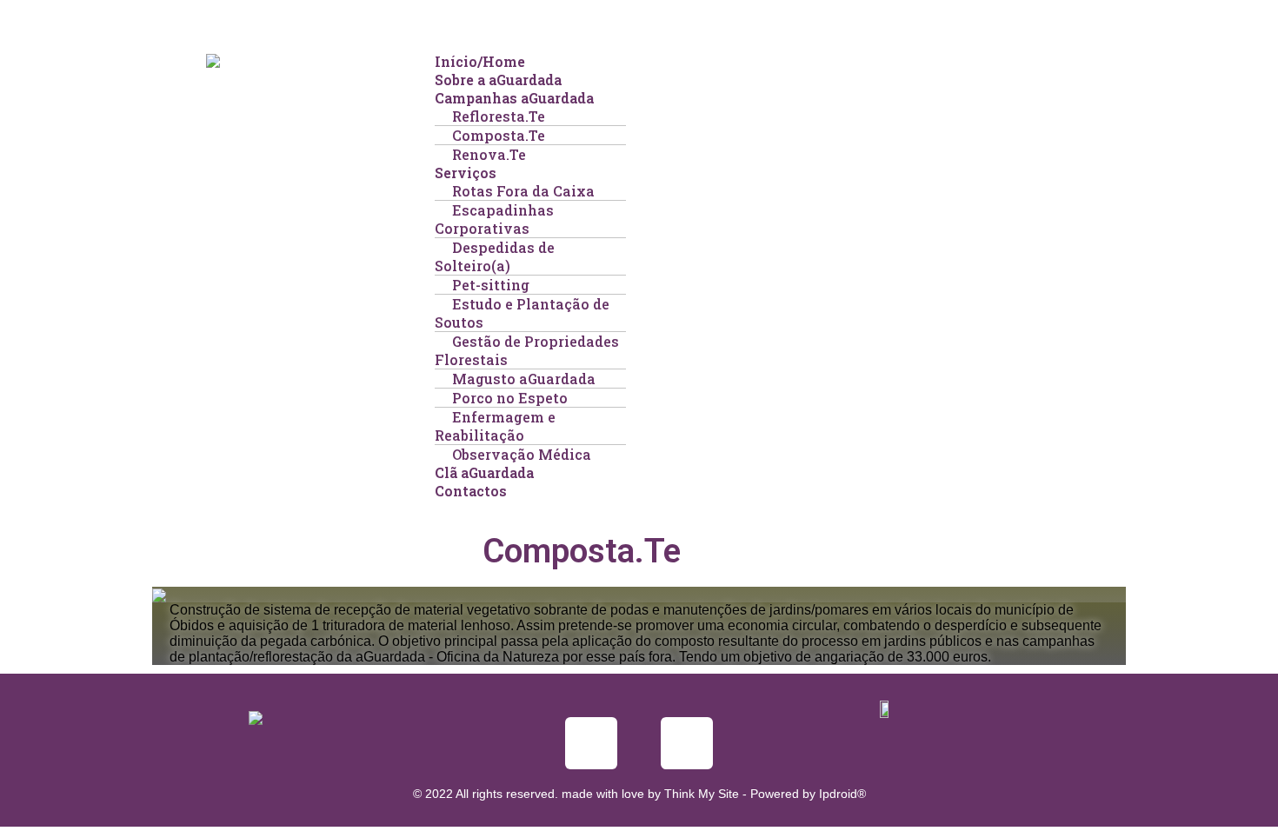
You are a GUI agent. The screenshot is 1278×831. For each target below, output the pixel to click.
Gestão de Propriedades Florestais (527, 350)
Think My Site (701, 794)
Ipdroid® (842, 794)
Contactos (471, 491)
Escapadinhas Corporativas (494, 219)
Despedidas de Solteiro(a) (495, 256)
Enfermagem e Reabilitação (495, 426)
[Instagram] (687, 743)
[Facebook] (591, 743)
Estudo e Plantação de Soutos (522, 313)
